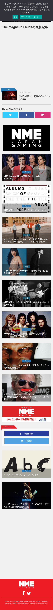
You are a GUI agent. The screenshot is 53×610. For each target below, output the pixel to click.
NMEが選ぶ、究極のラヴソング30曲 (34, 97)
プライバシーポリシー (31, 17)
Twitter (27, 440)
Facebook (27, 433)
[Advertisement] (26, 59)
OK (15, 17)
